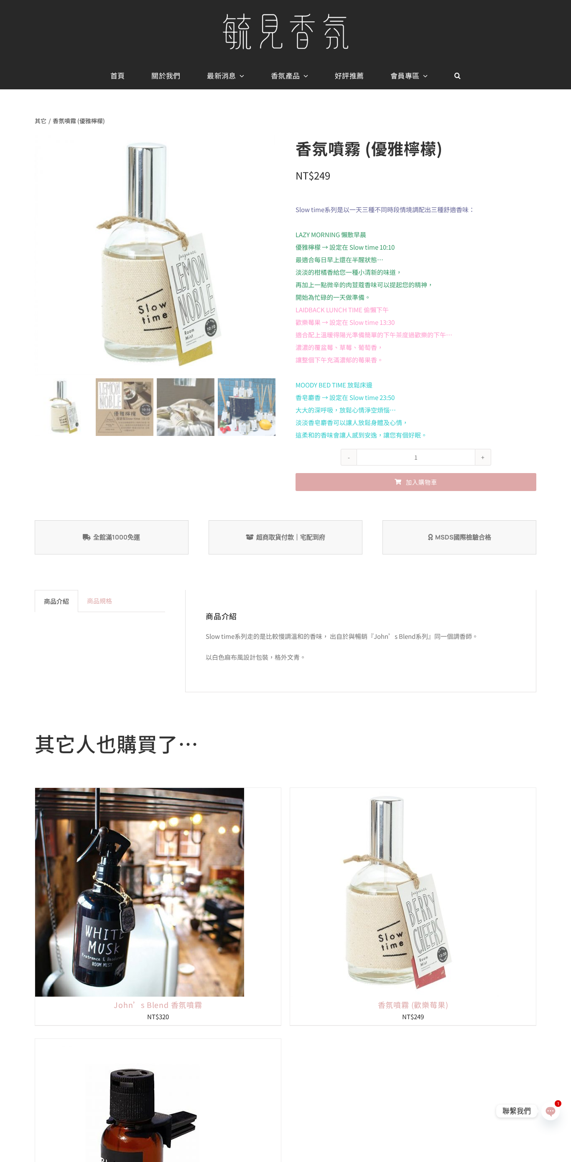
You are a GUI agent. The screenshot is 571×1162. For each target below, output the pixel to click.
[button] (457, 76)
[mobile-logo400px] (285, 16)
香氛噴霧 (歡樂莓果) (413, 1004)
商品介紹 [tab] (56, 601)
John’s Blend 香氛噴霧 (158, 1004)
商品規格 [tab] (99, 600)
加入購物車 (421, 482)
